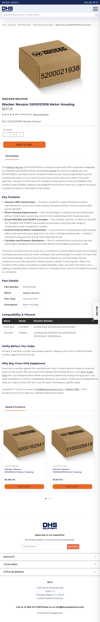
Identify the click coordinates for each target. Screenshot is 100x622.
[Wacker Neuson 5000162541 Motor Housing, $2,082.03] (24, 440)
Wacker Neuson (15, 167)
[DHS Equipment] (50, 526)
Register (5, 2)
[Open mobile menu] (95, 9)
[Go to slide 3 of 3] (50, 498)
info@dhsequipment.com (49, 389)
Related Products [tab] (15, 407)
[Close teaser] (92, 320)
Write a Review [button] (41, 114)
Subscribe (73, 547)
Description (12, 156)
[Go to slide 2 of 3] (48, 498)
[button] (96, 311)
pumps (53, 171)
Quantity (7, 130)
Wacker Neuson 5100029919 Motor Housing (67, 470)
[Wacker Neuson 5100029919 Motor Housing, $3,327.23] (72, 440)
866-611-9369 (72, 389)
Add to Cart (24, 486)
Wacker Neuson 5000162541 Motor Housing (19, 470)
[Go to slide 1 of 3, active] (45, 498)
